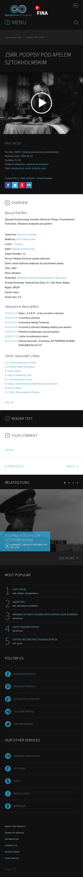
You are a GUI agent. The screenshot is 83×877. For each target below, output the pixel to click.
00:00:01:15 (11, 313)
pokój (28, 168)
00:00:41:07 (11, 331)
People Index (12, 852)
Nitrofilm (19, 806)
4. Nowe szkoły (13, 371)
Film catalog (12, 858)
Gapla (17, 781)
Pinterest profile (24, 686)
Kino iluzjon (22, 793)
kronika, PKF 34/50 (35, 37)
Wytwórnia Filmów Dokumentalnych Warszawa (41, 278)
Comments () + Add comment (20, 178)
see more (66, 558)
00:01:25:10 (11, 341)
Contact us (11, 845)
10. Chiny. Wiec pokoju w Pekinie (22, 392)
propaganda (17, 168)
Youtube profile (24, 711)
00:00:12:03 (11, 322)
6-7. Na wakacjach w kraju (18, 379)
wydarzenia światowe (37, 164)
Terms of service (14, 833)
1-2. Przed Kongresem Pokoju (20, 362)
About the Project (15, 826)
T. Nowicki (18, 244)
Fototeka (20, 768)
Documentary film (13, 37)
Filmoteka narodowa (27, 756)
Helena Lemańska (27, 234)
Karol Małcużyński (26, 239)
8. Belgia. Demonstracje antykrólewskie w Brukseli (31, 383)
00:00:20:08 (11, 327)
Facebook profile (25, 674)
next (71, 466)
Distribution (12, 839)
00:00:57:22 (11, 336)
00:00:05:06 (11, 318)
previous (15, 466)
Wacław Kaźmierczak (23, 249)
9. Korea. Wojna (13, 388)
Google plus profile (27, 699)
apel (43, 168)
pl (75, 5)
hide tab (9, 402)
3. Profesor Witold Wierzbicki (20, 367)
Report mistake (45, 178)
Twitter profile (23, 724)
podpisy (36, 168)
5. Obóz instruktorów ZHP (18, 375)
